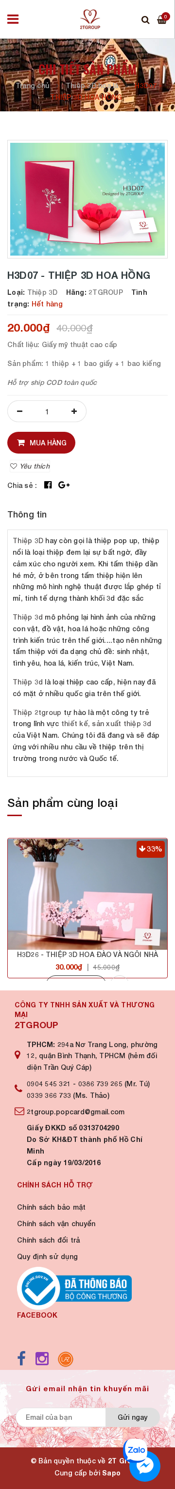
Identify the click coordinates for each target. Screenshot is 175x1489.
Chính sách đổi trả (48, 1240)
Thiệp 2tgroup (37, 712)
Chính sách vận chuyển (56, 1223)
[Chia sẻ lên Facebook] (48, 485)
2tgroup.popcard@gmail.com (75, 1112)
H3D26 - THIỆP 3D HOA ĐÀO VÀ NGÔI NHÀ (87, 954)
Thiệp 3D (28, 540)
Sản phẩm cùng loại (62, 802)
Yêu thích (33, 466)
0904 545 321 (49, 1083)
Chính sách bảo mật (51, 1207)
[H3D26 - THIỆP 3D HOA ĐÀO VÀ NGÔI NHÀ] (87, 894)
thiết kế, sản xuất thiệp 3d (106, 723)
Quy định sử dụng (47, 1256)
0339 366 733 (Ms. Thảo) (68, 1095)
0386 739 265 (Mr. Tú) (114, 1083)
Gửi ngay (133, 1417)
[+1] (64, 485)
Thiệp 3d (28, 617)
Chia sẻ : (22, 485)
